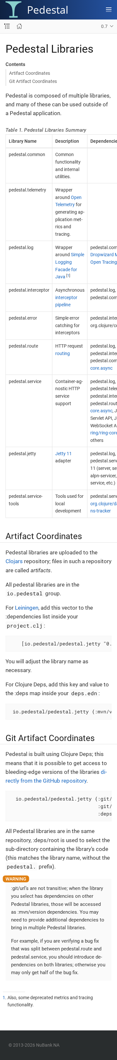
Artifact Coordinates (29, 73)
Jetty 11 (63, 453)
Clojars (14, 561)
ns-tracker (100, 510)
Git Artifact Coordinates (33, 81)
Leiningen (26, 607)
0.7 (104, 26)
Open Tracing (103, 262)
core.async (101, 368)
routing (62, 353)
